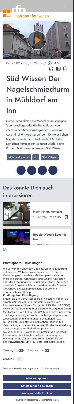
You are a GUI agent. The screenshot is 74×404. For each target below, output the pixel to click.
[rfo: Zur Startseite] (26, 11)
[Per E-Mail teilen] (52, 170)
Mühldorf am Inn (18, 157)
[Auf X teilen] (31, 170)
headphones (51, 68)
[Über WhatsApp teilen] (42, 170)
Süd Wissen (49, 157)
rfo (36, 157)
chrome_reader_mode (58, 68)
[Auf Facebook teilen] (21, 170)
